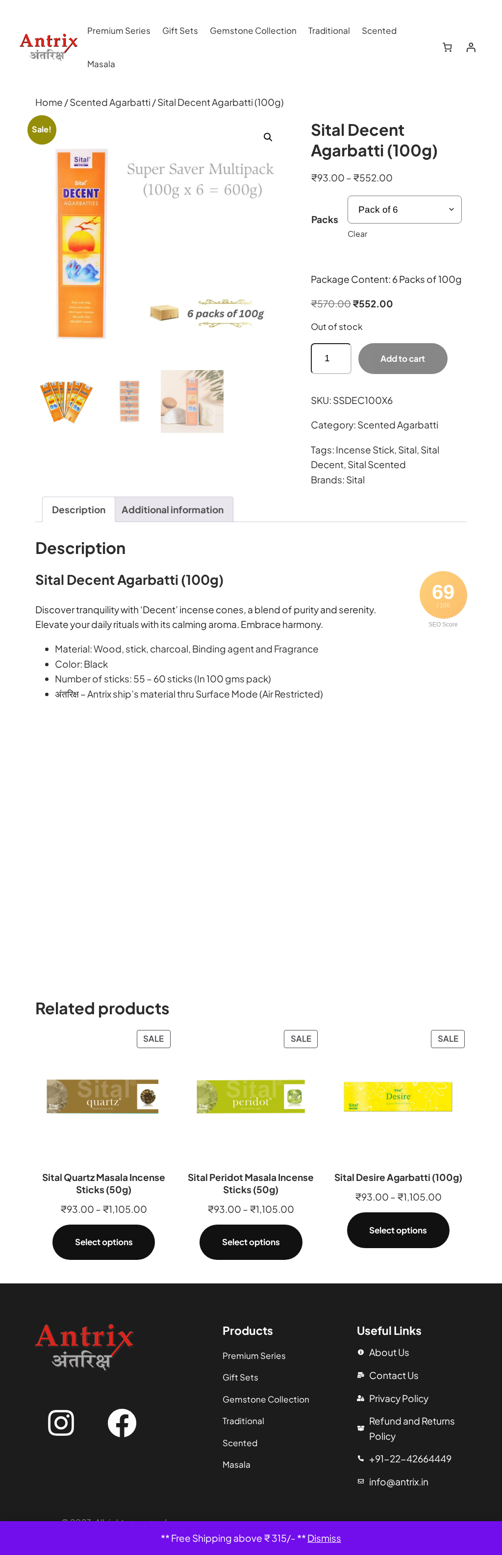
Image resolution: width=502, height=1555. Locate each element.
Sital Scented (377, 464)
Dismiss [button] (324, 1538)
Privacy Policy (398, 1398)
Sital (407, 449)
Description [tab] (78, 509)
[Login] (470, 47)
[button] (268, 137)
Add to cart (402, 358)
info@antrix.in (398, 1481)
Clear (357, 234)
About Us (389, 1352)
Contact (387, 1375)
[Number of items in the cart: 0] (447, 47)
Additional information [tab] (173, 509)
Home (49, 102)
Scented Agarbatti (110, 102)
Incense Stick (365, 449)
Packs (324, 219)
